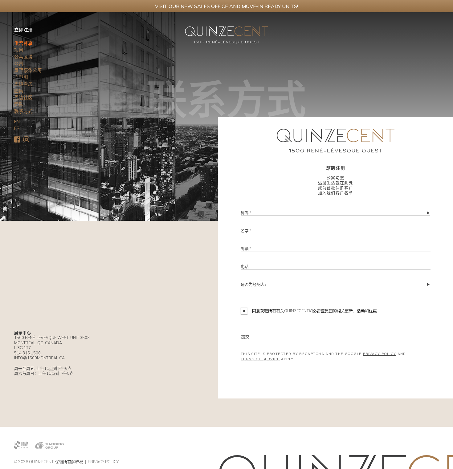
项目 (18, 50)
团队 (18, 104)
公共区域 (23, 57)
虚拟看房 (23, 84)
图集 (18, 91)
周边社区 (23, 97)
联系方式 (23, 111)
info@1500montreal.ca (39, 357)
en (17, 121)
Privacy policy (103, 461)
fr (16, 128)
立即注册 (23, 30)
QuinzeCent (41, 461)
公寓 (18, 64)
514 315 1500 (27, 352)
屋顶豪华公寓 (28, 70)
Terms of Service (260, 359)
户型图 (21, 77)
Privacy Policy (379, 354)
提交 (245, 336)
